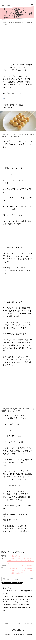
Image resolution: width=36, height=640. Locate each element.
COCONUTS (18, 630)
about (6, 623)
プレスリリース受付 (15, 623)
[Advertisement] (18, 44)
